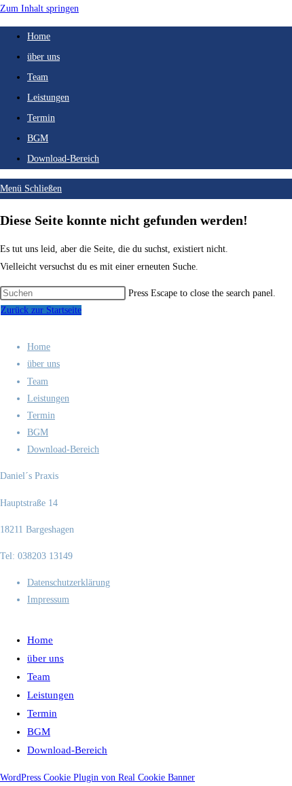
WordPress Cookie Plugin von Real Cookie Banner (97, 777)
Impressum (48, 599)
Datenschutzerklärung (68, 582)
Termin (41, 415)
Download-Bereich (63, 449)
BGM (37, 432)
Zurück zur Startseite (41, 310)
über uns (43, 364)
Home (38, 347)
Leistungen (48, 398)
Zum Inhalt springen (39, 8)
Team (37, 381)
